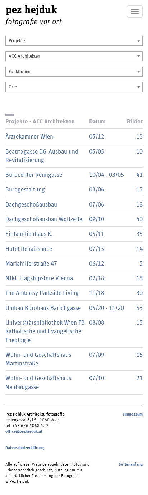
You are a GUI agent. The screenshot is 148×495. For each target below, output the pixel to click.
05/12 (96, 136)
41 (139, 174)
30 (139, 292)
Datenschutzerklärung (24, 448)
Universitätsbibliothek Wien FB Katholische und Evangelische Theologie (45, 331)
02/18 (96, 278)
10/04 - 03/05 (106, 174)
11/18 (96, 292)
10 (139, 151)
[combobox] (74, 41)
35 (139, 233)
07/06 (96, 204)
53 (139, 307)
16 (139, 354)
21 (139, 378)
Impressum (133, 414)
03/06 (96, 189)
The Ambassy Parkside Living (42, 292)
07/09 (96, 354)
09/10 (96, 219)
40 (139, 219)
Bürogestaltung (25, 189)
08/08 (96, 322)
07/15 (96, 248)
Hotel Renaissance (28, 248)
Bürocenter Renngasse (33, 174)
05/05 (96, 151)
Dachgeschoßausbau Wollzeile (43, 219)
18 (139, 204)
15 (139, 322)
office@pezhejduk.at (23, 431)
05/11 (96, 233)
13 (139, 136)
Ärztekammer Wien (29, 136)
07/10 (96, 378)
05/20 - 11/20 (106, 307)
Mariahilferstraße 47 (31, 263)
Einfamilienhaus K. (29, 233)
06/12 (96, 263)
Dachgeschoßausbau (31, 204)
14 (139, 248)
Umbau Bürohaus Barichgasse (43, 307)
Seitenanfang (131, 464)
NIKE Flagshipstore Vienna (39, 278)
